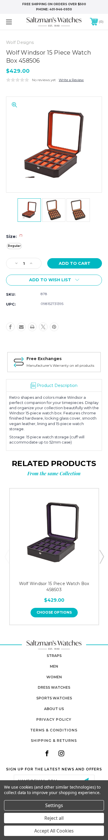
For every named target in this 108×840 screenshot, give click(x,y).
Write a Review (71, 80)
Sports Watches (54, 698)
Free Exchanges (44, 358)
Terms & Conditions (53, 730)
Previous (7, 556)
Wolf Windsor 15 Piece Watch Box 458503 (54, 586)
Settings (54, 805)
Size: (14, 236)
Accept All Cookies (54, 831)
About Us (54, 709)
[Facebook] (10, 327)
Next (101, 556)
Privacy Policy (53, 719)
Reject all (54, 818)
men (54, 666)
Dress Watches (54, 687)
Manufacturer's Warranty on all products (60, 365)
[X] (43, 327)
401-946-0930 (60, 9)
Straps (54, 655)
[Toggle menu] (15, 22)
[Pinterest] (54, 327)
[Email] (21, 327)
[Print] (32, 327)
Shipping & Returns (54, 740)
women (54, 677)
